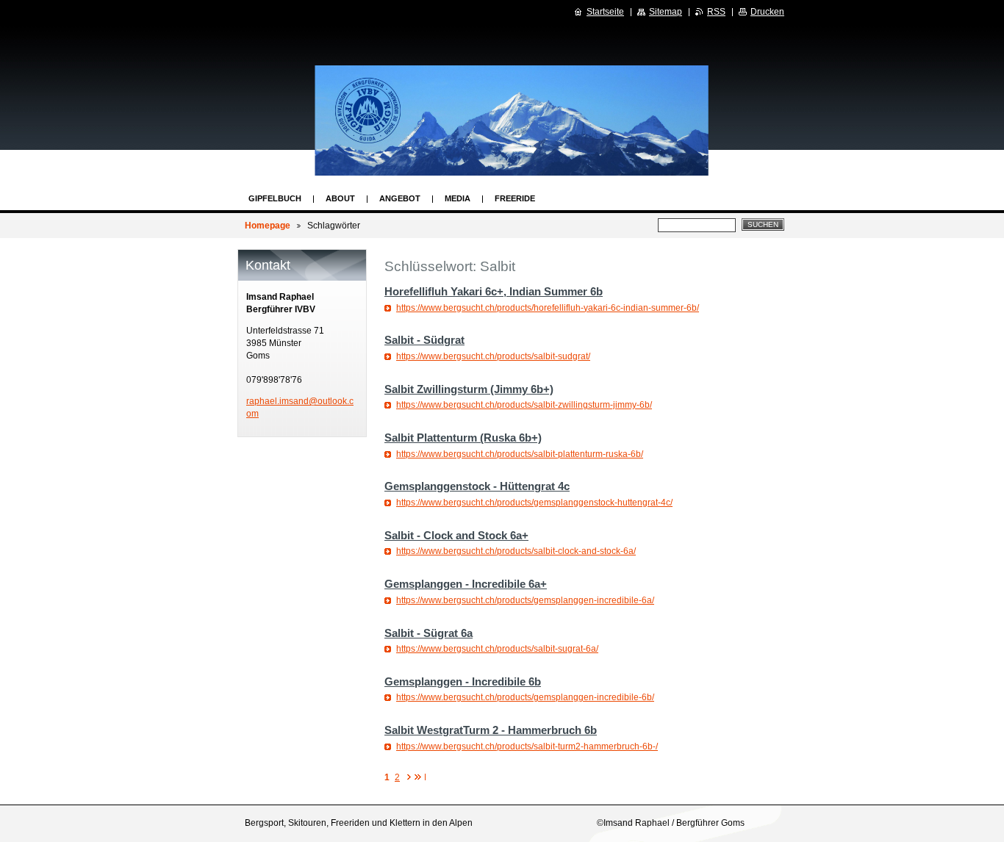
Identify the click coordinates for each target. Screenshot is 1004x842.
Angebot (399, 198)
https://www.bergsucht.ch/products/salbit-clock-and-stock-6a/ (516, 551)
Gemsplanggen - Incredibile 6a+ (465, 583)
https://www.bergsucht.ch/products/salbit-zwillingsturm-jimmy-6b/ (524, 405)
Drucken (767, 12)
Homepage (267, 225)
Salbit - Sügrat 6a (428, 633)
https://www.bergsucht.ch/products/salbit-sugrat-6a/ (497, 649)
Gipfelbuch (274, 198)
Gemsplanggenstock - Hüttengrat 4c (477, 486)
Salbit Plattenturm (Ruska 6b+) (463, 437)
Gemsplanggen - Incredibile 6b (462, 681)
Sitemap (665, 12)
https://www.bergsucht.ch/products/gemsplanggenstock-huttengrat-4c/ (534, 502)
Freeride (515, 198)
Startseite (605, 12)
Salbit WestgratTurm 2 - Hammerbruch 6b (490, 730)
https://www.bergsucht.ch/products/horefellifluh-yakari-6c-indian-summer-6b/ (547, 308)
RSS (716, 12)
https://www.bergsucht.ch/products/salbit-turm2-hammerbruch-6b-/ (527, 746)
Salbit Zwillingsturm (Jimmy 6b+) (468, 389)
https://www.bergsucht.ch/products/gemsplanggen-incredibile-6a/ (525, 600)
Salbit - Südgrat (424, 340)
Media (457, 198)
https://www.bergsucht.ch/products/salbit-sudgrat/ (493, 356)
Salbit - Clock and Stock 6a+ (456, 535)
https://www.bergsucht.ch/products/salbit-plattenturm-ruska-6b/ (519, 454)
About (340, 198)
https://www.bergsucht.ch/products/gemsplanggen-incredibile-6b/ (525, 697)
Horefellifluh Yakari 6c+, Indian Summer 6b (493, 291)
